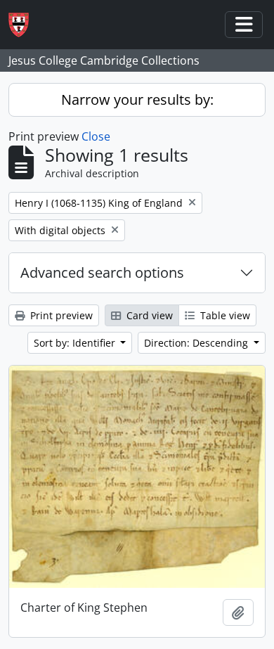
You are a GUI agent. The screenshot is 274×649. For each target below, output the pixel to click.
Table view (223, 315)
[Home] (24, 25)
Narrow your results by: (137, 99)
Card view (148, 315)
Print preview (60, 315)
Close (95, 136)
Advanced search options (102, 272)
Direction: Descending (197, 342)
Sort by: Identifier (76, 342)
